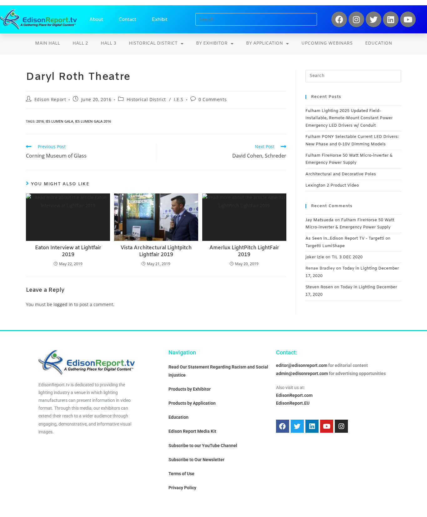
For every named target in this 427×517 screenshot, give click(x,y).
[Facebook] (339, 19)
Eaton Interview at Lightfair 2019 (68, 251)
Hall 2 (80, 43)
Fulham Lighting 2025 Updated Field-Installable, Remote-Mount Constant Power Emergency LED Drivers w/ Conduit (349, 118)
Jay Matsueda (319, 220)
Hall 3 (108, 43)
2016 (40, 121)
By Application (264, 43)
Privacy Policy (182, 487)
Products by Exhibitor (189, 389)
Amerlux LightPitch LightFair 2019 (244, 251)
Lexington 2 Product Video (332, 185)
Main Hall (47, 43)
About (96, 19)
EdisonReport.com (294, 395)
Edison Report (50, 99)
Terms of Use (181, 473)
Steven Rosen (319, 287)
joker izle (314, 257)
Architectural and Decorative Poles (340, 174)
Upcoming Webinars (327, 43)
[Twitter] (373, 19)
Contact (127, 19)
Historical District (153, 43)
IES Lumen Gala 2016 (93, 121)
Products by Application (192, 403)
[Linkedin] (391, 19)
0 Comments (212, 99)
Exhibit (160, 19)
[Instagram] (356, 19)
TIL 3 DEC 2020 (347, 257)
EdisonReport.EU (292, 403)
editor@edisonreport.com (301, 365)
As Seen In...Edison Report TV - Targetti (344, 238)
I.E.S (178, 99)
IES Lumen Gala (59, 121)
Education (378, 43)
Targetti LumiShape (325, 246)
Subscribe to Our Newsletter (196, 459)
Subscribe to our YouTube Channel (202, 445)
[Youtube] (408, 19)
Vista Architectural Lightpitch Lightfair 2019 (156, 251)
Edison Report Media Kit (192, 431)
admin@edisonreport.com (302, 373)
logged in (63, 304)
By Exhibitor (212, 43)
